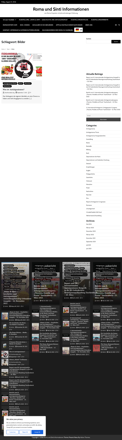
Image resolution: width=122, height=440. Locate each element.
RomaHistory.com (10, 25)
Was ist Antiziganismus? (13, 89)
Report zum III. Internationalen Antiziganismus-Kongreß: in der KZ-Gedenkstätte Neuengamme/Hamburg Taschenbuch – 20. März (103, 79)
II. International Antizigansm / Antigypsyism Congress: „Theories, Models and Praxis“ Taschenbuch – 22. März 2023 (79, 321)
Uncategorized (90, 208)
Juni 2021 (88, 248)
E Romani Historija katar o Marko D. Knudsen (17, 343)
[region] (25, 426)
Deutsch (88, 163)
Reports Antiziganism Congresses (95, 202)
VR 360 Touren (8, 20)
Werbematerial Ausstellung (93, 215)
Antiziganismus (90, 129)
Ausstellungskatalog (79, 20)
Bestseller (89, 146)
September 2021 (91, 241)
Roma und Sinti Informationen (61, 9)
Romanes (89, 205)
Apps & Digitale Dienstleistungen (69, 25)
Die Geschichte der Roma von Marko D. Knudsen (17, 323)
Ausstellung (89, 139)
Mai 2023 (89, 224)
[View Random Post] (115, 24)
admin (6, 306)
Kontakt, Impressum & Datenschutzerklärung (21, 30)
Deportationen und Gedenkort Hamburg (97, 160)
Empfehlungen (90, 167)
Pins (87, 198)
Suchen (88, 39)
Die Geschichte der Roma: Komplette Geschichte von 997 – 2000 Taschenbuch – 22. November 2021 (48, 336)
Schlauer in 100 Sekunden (42, 25)
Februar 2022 (90, 234)
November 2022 (91, 231)
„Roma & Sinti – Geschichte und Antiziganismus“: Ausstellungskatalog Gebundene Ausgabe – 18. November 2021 (17, 297)
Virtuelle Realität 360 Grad (94, 212)
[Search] (119, 24)
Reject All (25, 432)
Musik (87, 188)
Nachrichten (7, 86)
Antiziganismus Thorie (10, 83)
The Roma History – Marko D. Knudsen (18, 333)
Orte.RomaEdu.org (9, 92)
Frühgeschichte (90, 174)
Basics (20, 83)
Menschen (28, 83)
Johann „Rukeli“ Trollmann (18, 359)
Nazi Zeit (88, 195)
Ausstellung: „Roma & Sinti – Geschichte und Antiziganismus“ (43, 20)
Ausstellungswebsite (99, 20)
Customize (12, 432)
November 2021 (90, 238)
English (88, 170)
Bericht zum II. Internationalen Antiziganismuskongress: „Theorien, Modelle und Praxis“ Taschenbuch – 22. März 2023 (102, 94)
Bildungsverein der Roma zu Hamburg (57, 30)
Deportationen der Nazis (93, 156)
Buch (87, 153)
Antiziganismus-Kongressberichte (95, 136)
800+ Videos (25, 25)
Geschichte (89, 177)
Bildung (88, 149)
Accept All (37, 432)
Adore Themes (85, 437)
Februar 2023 (90, 228)
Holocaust (89, 181)
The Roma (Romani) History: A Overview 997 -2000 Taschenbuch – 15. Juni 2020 (49, 346)
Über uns (88, 25)
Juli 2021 (88, 245)
